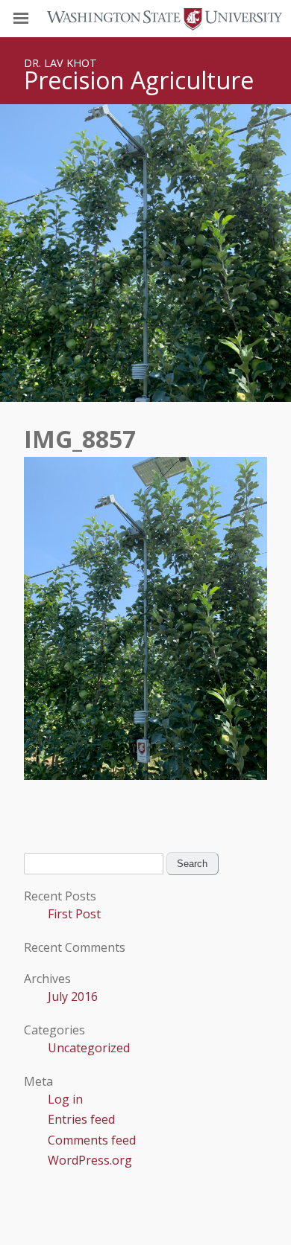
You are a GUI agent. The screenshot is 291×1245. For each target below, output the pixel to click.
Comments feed (92, 1140)
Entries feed (81, 1119)
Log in (65, 1099)
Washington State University (145, 18)
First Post (74, 914)
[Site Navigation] (37, 18)
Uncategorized (89, 1048)
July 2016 (73, 996)
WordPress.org (90, 1160)
